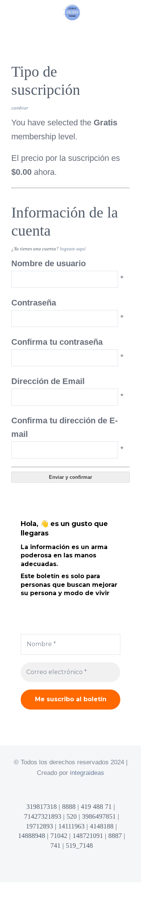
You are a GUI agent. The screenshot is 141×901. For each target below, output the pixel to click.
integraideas (87, 772)
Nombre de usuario (48, 263)
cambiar (19, 108)
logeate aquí (73, 248)
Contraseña (33, 302)
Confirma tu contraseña (57, 342)
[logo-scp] (71, 7)
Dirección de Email (48, 381)
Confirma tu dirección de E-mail (64, 427)
